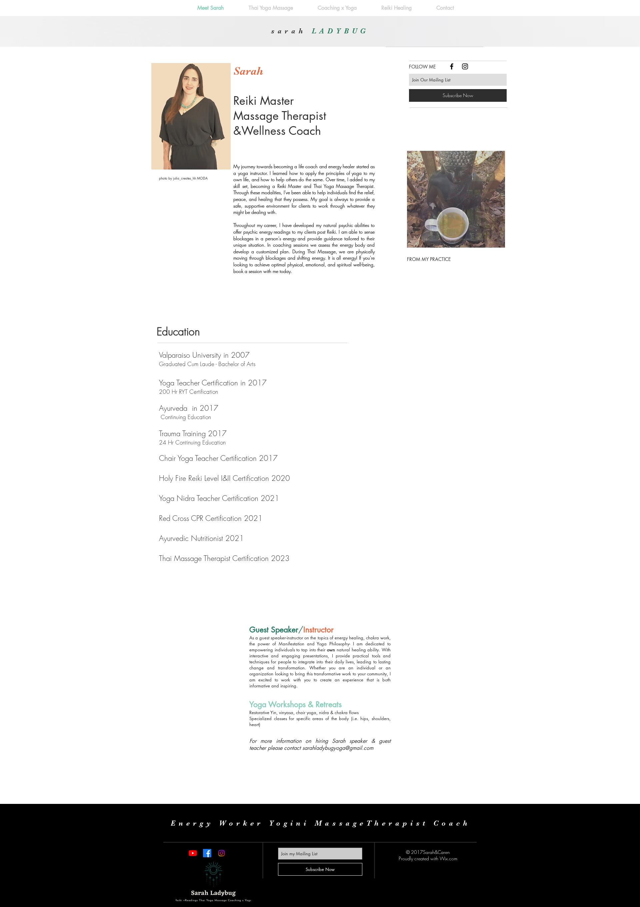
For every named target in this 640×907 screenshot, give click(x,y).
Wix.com (448, 858)
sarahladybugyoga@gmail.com (337, 747)
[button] (456, 199)
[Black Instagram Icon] (465, 66)
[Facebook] (207, 853)
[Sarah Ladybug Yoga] (193, 853)
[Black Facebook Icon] (452, 66)
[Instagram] (221, 853)
